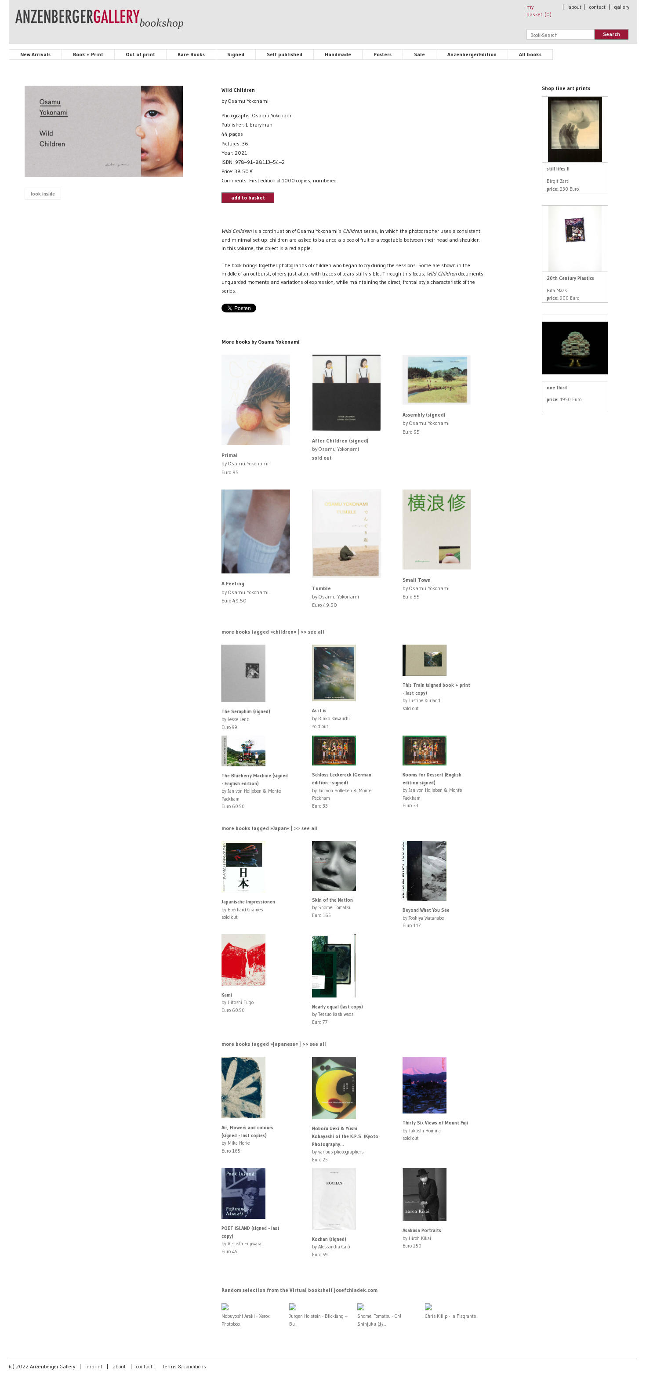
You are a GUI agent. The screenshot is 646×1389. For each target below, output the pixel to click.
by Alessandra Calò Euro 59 (331, 1247)
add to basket (248, 197)
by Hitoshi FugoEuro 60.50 (237, 1002)
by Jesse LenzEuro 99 (245, 719)
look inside (43, 194)
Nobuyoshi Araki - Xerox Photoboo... (245, 1320)
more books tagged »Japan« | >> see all (269, 828)
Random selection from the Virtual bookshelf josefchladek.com (299, 1290)
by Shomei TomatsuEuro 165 (332, 907)
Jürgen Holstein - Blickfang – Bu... (318, 1320)
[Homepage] (99, 23)
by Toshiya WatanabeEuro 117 (426, 917)
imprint (93, 1366)
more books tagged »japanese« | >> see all (273, 1044)
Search (611, 34)
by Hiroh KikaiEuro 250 (422, 1238)
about (574, 7)
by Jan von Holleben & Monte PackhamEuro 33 (341, 790)
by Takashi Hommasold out (435, 1130)
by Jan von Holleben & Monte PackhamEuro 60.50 (254, 790)
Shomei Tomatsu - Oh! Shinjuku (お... (379, 1320)
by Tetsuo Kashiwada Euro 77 (337, 1014)
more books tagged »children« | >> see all (272, 631)
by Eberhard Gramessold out (248, 909)
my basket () (539, 11)
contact (597, 7)
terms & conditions (184, 1366)
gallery (621, 7)
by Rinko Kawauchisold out (331, 718)
